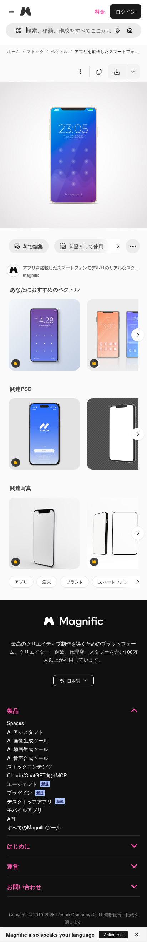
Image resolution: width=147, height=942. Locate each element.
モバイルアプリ (24, 809)
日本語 (73, 681)
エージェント (28, 783)
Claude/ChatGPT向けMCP (37, 775)
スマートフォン (113, 582)
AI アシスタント (25, 731)
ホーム (13, 51)
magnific (31, 275)
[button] (73, 680)
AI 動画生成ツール (27, 748)
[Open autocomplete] (16, 30)
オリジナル (49, 95)
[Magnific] (73, 622)
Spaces (15, 722)
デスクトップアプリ (35, 801)
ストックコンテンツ (29, 766)
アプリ (21, 582)
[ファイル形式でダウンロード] (133, 71)
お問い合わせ (24, 887)
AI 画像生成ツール (27, 740)
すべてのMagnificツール (34, 827)
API (11, 818)
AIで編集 (33, 246)
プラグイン (25, 792)
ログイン (126, 11)
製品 (13, 710)
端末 (46, 582)
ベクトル (59, 51)
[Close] (136, 934)
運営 (13, 866)
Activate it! (113, 934)
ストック (35, 51)
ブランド (74, 582)
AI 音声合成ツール (27, 757)
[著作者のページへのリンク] (13, 271)
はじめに (18, 846)
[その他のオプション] (80, 71)
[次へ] (117, 246)
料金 (100, 11)
